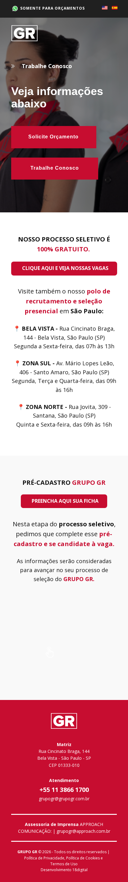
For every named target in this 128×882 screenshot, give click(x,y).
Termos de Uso (64, 864)
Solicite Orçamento (53, 136)
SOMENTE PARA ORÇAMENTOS (51, 8)
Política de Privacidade (44, 858)
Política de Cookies (83, 858)
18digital (80, 869)
